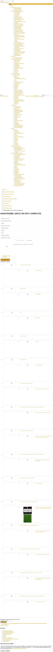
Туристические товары (17, 153)
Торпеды (16, 96)
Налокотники (17, 106)
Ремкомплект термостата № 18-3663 (42, 388)
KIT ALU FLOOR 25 (39, 483)
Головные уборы (18, 109)
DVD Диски (6, 641)
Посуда (16, 167)
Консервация (17, 155)
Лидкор (16, 87)
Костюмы (16, 113)
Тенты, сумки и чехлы (19, 33)
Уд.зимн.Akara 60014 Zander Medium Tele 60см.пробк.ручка (43, 579)
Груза (15, 80)
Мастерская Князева (18, 136)
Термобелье (17, 123)
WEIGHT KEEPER (38, 365)
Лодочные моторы (18, 23)
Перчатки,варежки (18, 120)
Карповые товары (16, 73)
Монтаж (16, 103)
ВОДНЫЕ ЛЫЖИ (7, 201)
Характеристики (6, 255)
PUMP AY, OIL (38, 317)
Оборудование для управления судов (18, 30)
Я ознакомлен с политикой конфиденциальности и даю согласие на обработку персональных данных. (24, 623)
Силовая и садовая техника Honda (10, 638)
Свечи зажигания (18, 42)
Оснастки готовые (18, 99)
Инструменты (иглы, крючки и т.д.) (19, 82)
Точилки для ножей (18, 133)
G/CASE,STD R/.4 (23, 336)
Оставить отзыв (5, 259)
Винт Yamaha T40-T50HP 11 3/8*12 (26, 383)
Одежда (13, 105)
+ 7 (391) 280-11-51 (5, 624)
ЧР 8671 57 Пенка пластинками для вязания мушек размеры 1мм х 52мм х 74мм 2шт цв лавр (43, 508)
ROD (21, 312)
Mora (15, 134)
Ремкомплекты (17, 55)
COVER (36, 341)
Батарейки (16, 157)
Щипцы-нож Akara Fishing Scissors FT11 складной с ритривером (42, 531)
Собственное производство (17, 50)
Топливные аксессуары (19, 32)
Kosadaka (16, 130)
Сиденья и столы (18, 16)
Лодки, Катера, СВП (19, 19)
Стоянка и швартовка (19, 52)
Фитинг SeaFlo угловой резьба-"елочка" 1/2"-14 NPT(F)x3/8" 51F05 (32, 596)
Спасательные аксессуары (17, 13)
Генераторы (17, 54)
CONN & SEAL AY (23, 359)
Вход (2, 2)
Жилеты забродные (18, 111)
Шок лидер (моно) (18, 90)
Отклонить (3, 650)
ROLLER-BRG (38, 294)
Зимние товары (17, 8)
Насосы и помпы (18, 26)
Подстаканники (17, 147)
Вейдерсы (16, 108)
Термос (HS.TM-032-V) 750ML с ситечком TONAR (29, 525)
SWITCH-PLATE (23, 288)
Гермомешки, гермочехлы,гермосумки (19, 164)
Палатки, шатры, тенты (19, 183)
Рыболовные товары (16, 7)
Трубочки (16, 97)
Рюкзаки (16, 168)
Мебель (16, 89)
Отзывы (5, 256)
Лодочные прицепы (18, 48)
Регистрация (6, 2)
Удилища (16, 70)
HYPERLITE (6, 203)
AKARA (16, 139)
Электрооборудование (19, 43)
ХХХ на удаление (18, 57)
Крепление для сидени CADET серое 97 (27, 477)
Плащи (16, 121)
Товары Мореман (7, 196)
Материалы (17, 65)
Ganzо (15, 137)
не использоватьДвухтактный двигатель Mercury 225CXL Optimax (32, 454)
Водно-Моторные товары (17, 11)
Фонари (16, 170)
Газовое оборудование (19, 158)
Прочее (13, 56)
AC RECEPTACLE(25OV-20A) (25, 265)
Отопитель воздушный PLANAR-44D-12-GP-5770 (29, 501)
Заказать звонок (4, 625)
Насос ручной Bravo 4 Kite (40, 601)
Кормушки (16, 85)
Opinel (15, 142)
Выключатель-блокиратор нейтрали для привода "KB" (42, 460)
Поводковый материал (19, 94)
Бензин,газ (16, 179)
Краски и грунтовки (18, 25)
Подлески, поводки (18, 68)
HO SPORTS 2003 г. (7, 208)
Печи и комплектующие (19, 154)
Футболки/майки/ (18, 126)
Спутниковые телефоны (19, 51)
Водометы (16, 15)
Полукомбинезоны (18, 127)
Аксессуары (17, 14)
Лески (15, 76)
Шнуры (16, 71)
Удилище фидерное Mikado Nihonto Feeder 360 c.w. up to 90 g (31, 572)
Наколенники (17, 116)
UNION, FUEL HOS (38, 270)
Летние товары (17, 9)
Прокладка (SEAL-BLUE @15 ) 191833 (42, 554)
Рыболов (16, 144)
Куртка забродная (18, 114)
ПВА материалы (18, 93)
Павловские (17, 132)
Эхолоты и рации (18, 44)
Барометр (16, 172)
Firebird (16, 140)
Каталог (5, 189)
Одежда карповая (18, 91)
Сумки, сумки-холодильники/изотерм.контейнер (18, 176)
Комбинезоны (17, 112)
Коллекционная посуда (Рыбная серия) (19, 149)
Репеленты (16, 171)
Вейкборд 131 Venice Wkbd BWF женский (43, 412)
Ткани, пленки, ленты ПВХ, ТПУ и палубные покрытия (19, 36)
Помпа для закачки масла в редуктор (26, 430)
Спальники (16, 169)
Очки (15, 165)
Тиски (15, 69)
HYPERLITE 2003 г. (7, 205)
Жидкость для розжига (19, 178)
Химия (16, 41)
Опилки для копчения (19, 174)
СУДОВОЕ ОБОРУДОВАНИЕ (10, 198)
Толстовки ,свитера (18, 125)
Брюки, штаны (17, 107)
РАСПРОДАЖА (18, 28)
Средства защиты (18, 185)
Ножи (13, 128)
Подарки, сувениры (16, 146)
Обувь (15, 104)
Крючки (16, 86)
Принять (8, 650)
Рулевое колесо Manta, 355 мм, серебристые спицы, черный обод (32, 407)
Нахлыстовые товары (16, 58)
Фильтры (16, 34)
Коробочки (16, 66)
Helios (15, 141)
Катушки (16, 62)
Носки (15, 118)
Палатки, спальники (18, 92)
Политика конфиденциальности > (19, 648)
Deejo (15, 129)
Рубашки (16, 122)
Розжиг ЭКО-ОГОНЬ (19, 184)
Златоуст (16, 135)
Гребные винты (17, 18)
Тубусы (16, 72)
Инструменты (17, 61)
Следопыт (16, 143)
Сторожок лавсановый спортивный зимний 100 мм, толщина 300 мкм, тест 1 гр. (43, 437)
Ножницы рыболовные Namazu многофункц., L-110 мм (30, 548)
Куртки (16, 115)
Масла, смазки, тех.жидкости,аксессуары (20, 21)
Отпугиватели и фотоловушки (18, 181)
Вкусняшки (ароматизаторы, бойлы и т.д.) (20, 78)
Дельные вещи (17, 27)
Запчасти (16, 22)
